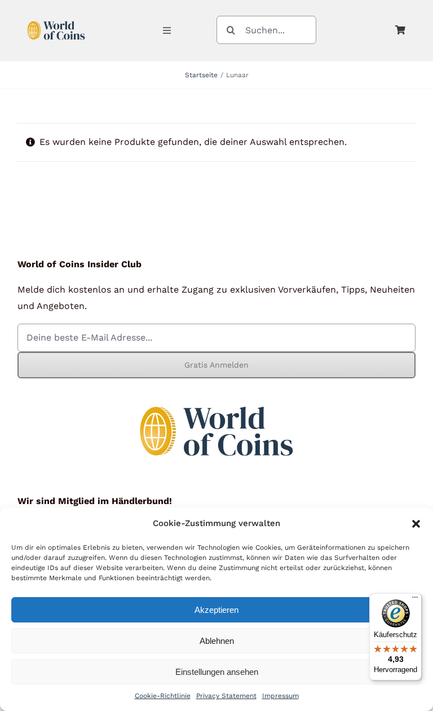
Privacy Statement (226, 696)
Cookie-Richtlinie (163, 696)
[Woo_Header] (56, 19)
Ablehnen (217, 641)
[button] (416, 523)
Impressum (280, 696)
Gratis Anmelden (216, 364)
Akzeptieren (216, 610)
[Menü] (415, 600)
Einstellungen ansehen (216, 672)
